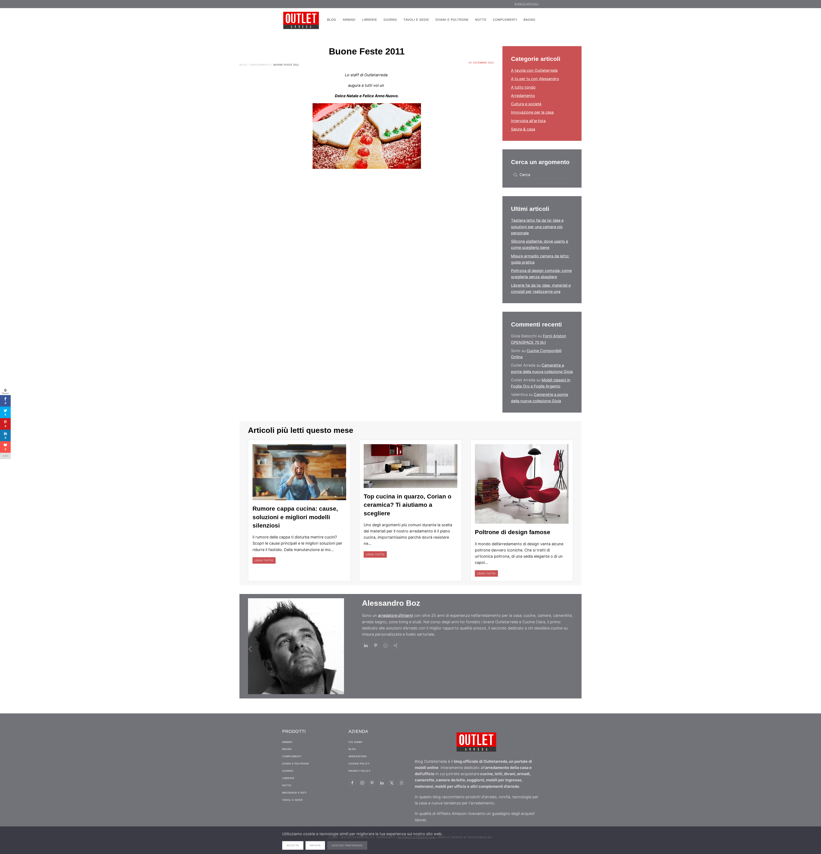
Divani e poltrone (452, 19)
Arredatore (357, 756)
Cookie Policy (359, 763)
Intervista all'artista (528, 121)
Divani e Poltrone (295, 763)
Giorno (390, 19)
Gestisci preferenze (347, 845)
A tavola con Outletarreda (534, 70)
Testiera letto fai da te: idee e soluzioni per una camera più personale (537, 226)
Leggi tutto (264, 560)
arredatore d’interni (395, 615)
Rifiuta (315, 845)
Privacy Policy (359, 771)
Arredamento (523, 95)
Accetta (293, 845)
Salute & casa (523, 129)
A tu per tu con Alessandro (535, 78)
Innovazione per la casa (532, 112)
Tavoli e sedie (416, 19)
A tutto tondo (523, 87)
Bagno (529, 19)
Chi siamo (355, 742)
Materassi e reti (294, 792)
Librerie (369, 19)
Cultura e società (526, 104)
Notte (480, 19)
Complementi (505, 19)
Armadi (349, 19)
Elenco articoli (527, 4)
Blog (331, 19)
